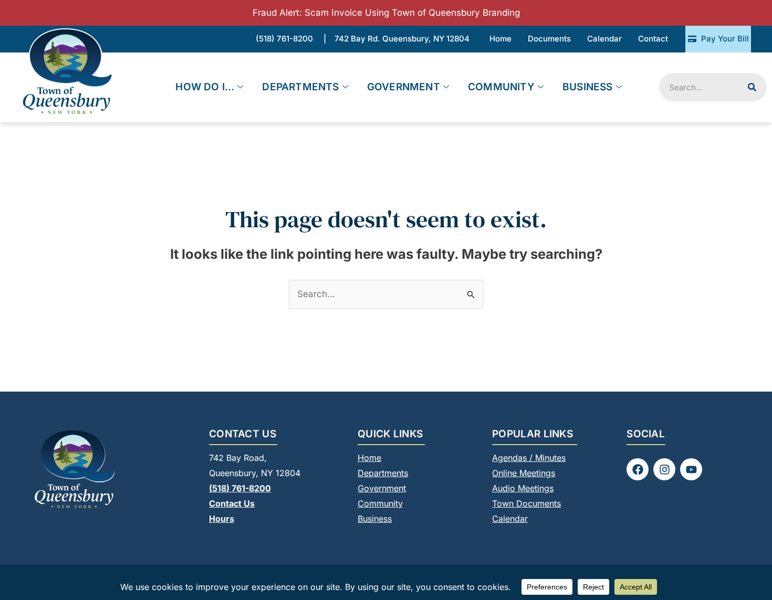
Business (587, 87)
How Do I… (204, 87)
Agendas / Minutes (529, 457)
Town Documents (526, 503)
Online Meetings (523, 473)
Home (369, 457)
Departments (300, 87)
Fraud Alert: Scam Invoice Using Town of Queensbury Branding (386, 12)
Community (501, 87)
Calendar (510, 518)
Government (403, 87)
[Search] (752, 87)
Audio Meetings (523, 488)
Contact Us (232, 503)
